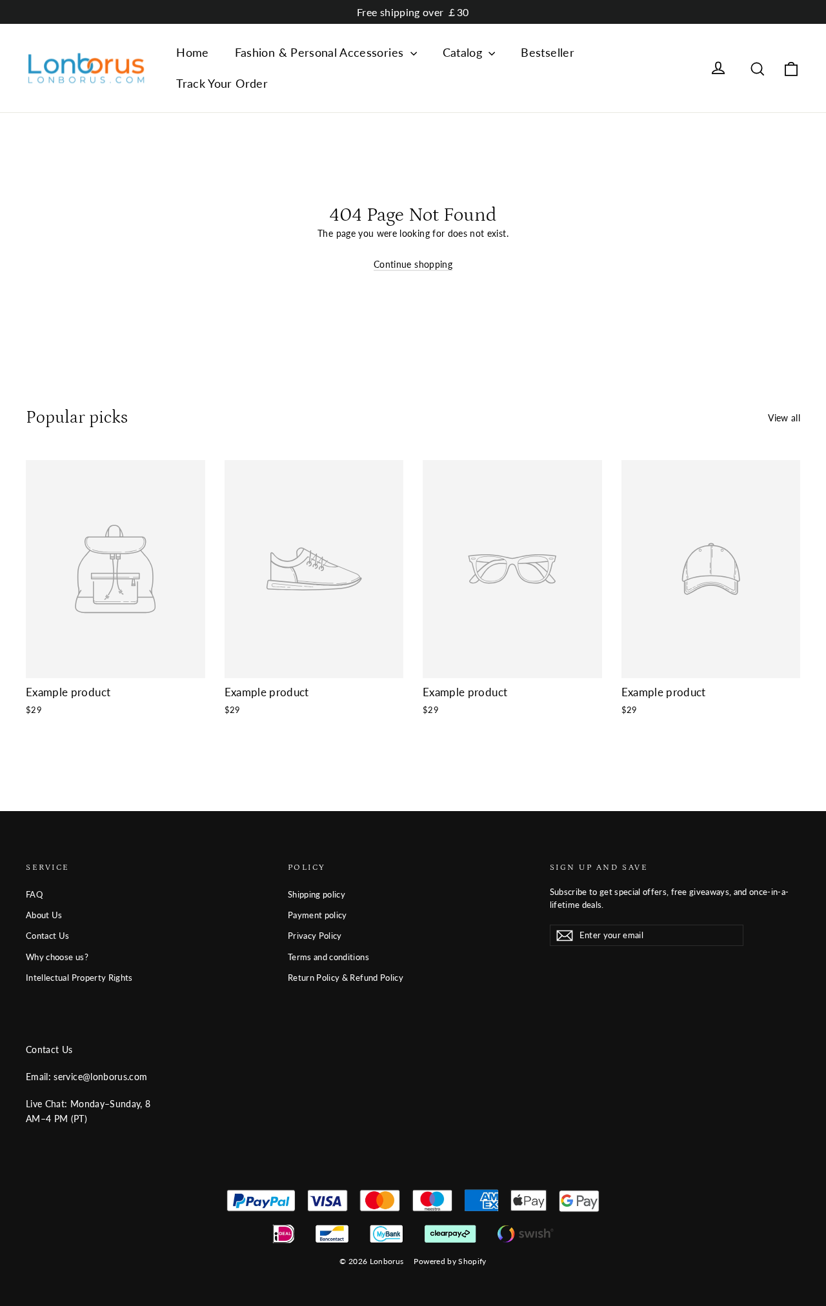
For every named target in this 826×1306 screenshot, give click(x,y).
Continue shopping (413, 264)
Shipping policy (316, 894)
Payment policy (317, 915)
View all (784, 417)
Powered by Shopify (450, 1261)
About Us (44, 915)
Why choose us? (57, 957)
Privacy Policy (315, 935)
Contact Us (48, 935)
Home (192, 52)
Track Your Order (222, 83)
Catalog (464, 52)
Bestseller (547, 52)
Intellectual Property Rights (79, 977)
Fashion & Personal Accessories (321, 52)
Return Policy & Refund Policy (345, 977)
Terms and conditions (328, 957)
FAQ (34, 894)
